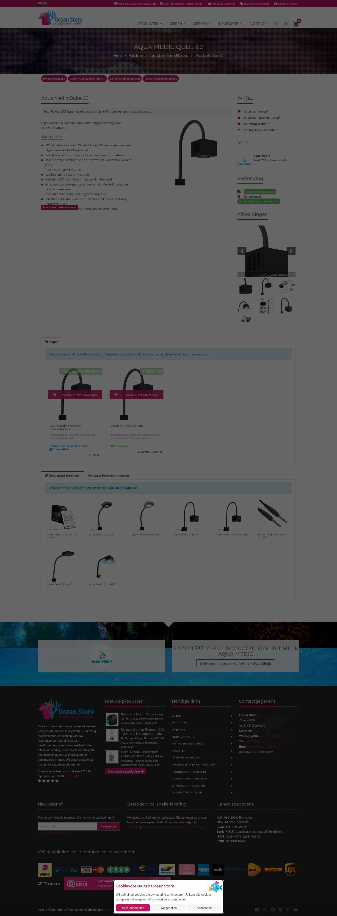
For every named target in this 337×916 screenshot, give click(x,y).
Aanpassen (204, 908)
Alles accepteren (133, 908)
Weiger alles (168, 908)
